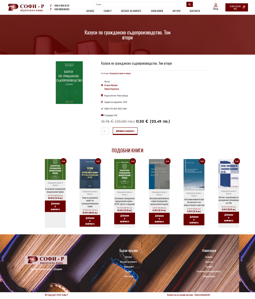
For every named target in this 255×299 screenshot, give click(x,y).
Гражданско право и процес (120, 73)
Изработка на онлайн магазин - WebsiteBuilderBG (188, 294)
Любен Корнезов (111, 88)
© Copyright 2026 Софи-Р (56, 294)
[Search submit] (189, 4)
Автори (176, 11)
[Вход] (216, 5)
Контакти (195, 11)
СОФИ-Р (108, 11)
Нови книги (157, 11)
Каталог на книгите (131, 11)
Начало (90, 11)
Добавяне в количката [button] (55, 206)
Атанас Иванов (110, 85)
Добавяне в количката (125, 130)
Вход (215, 8)
